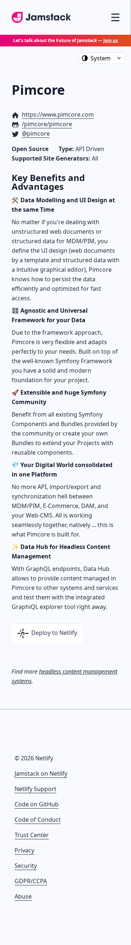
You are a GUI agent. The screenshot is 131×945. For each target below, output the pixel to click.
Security (26, 866)
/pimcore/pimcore (47, 124)
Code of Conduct (38, 820)
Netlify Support (35, 789)
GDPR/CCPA (31, 881)
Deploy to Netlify (53, 633)
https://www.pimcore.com (58, 114)
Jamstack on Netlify (41, 773)
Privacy (24, 850)
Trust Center (32, 835)
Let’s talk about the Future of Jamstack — (65, 40)
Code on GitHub (37, 804)
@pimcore (36, 133)
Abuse (23, 896)
